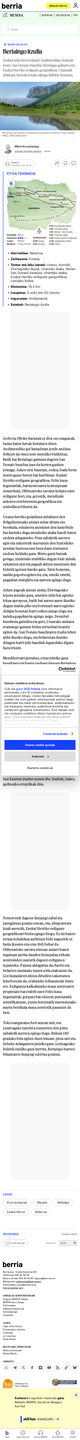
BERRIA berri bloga (13, 1302)
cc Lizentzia (9, 1335)
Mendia (42, 1202)
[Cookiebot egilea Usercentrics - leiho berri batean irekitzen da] (59, 669)
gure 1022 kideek (28, 688)
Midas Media (10, 1353)
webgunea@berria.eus (28, 1281)
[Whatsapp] (6, 1367)
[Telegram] (15, 1367)
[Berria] (12, 1266)
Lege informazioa (12, 1326)
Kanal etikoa (9, 1339)
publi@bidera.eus (26, 1284)
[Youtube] (49, 1367)
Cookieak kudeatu (55, 733)
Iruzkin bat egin (18, 1243)
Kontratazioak (10, 1311)
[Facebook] (32, 1367)
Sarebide (8, 1315)
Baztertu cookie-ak (40, 767)
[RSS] (57, 1367)
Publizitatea (9, 1305)
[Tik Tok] (66, 1367)
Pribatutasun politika (14, 1329)
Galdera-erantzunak (13, 1308)
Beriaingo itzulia (37, 304)
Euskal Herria (16, 1212)
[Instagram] (40, 1367)
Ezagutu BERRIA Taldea (15, 1299)
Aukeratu (38, 756)
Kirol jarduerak (17, 1202)
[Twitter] (23, 1367)
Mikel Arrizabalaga (27, 146)
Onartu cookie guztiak (40, 745)
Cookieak (8, 1332)
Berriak (47, 15)
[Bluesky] (74, 1367)
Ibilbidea (63, 1202)
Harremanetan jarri (13, 1287)
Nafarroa (41, 1212)
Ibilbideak (63, 15)
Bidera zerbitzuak (12, 1350)
